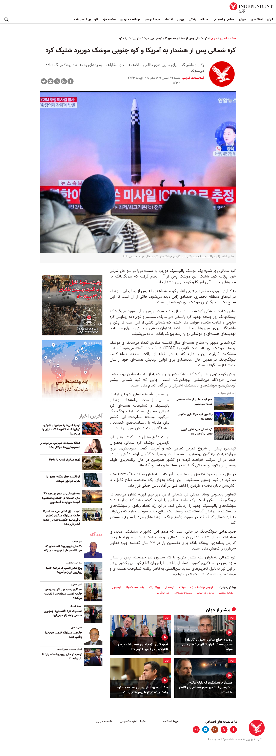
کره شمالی (169, 587)
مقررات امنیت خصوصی (132, 721)
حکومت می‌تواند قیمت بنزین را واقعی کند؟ (63, 634)
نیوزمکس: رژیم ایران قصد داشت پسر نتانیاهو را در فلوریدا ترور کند (143, 647)
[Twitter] (57, 81)
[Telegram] (205, 729)
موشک (182, 587)
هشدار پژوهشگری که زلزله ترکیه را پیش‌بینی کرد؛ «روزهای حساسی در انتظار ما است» (206, 687)
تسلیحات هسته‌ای (183, 593)
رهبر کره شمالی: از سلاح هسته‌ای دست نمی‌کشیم (194, 401)
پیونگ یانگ (154, 587)
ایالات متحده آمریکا (135, 587)
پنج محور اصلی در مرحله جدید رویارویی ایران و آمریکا (64, 570)
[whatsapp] (196, 729)
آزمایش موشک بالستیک (201, 587)
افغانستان (256, 19)
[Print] (44, 81)
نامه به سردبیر (104, 721)
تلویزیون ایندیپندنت (86, 19)
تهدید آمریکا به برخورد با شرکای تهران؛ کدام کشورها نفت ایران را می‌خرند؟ (61, 429)
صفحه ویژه (109, 19)
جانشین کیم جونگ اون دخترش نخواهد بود (195, 416)
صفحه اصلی (228, 38)
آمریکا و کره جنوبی (205, 593)
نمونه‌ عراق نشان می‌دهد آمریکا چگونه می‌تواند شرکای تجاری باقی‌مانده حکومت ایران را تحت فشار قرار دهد (61, 518)
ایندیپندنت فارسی (193, 78)
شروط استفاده (171, 721)
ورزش (180, 19)
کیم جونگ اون (163, 593)
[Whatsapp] (64, 81)
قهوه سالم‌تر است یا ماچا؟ (64, 459)
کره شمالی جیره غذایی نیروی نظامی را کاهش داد (197, 431)
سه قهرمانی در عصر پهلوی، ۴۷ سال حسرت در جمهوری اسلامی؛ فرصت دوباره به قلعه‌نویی (61, 498)
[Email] (50, 81)
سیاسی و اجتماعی (223, 19)
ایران (270, 19)
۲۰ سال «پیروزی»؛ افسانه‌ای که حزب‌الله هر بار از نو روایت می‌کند (62, 548)
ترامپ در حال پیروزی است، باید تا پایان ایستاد (62, 656)
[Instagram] (214, 729)
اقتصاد (169, 19)
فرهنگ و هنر (152, 19)
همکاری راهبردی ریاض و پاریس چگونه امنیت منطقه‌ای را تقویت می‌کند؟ (63, 593)
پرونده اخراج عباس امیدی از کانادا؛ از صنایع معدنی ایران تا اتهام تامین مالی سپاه (207, 644)
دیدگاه (204, 19)
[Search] (6, 19)
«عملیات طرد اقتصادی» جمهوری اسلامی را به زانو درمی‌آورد (63, 613)
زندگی (192, 19)
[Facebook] (70, 81)
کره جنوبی (116, 587)
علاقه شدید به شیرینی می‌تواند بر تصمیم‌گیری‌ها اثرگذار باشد (60, 445)
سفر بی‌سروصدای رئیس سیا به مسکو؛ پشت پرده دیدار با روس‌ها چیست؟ (142, 690)
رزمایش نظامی (226, 593)
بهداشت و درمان (130, 19)
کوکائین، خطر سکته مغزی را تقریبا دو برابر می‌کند (63, 478)
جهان (242, 19)
